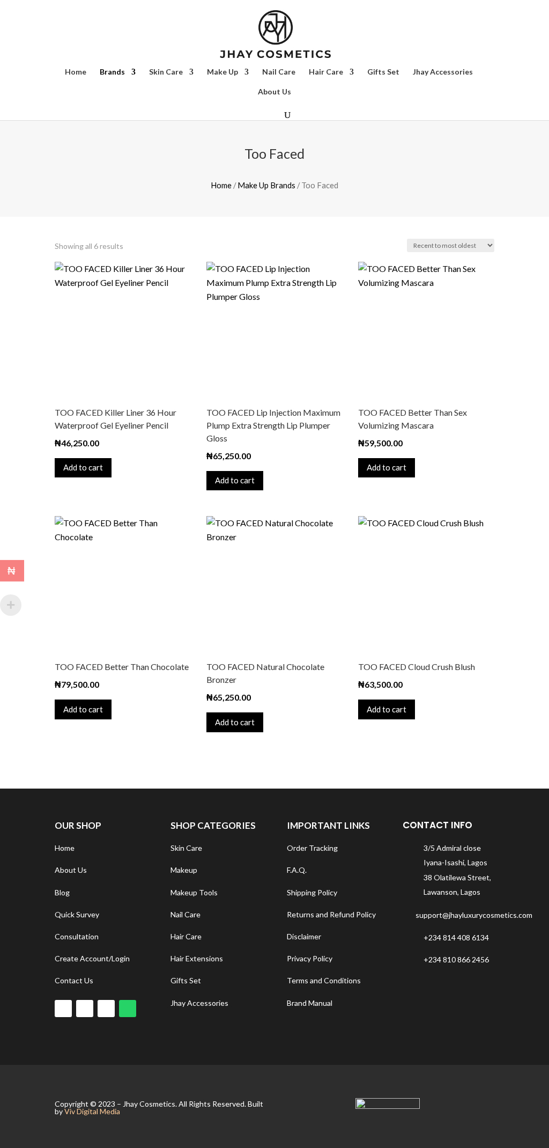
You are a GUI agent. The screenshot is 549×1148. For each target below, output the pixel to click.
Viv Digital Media (92, 1111)
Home (75, 72)
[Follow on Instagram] (63, 1008)
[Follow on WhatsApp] (127, 1008)
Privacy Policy (309, 958)
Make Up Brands (266, 185)
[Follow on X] (106, 1008)
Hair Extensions (196, 958)
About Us (274, 92)
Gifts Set (383, 72)
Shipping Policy (312, 892)
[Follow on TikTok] (84, 1008)
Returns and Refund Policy (331, 914)
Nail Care (278, 72)
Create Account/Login (92, 958)
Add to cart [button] (83, 467)
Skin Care (166, 72)
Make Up (222, 72)
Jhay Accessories (443, 72)
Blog (62, 892)
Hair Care (326, 72)
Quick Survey (77, 914)
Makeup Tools (194, 892)
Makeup (183, 869)
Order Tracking (312, 847)
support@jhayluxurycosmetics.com (474, 914)
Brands (112, 72)
